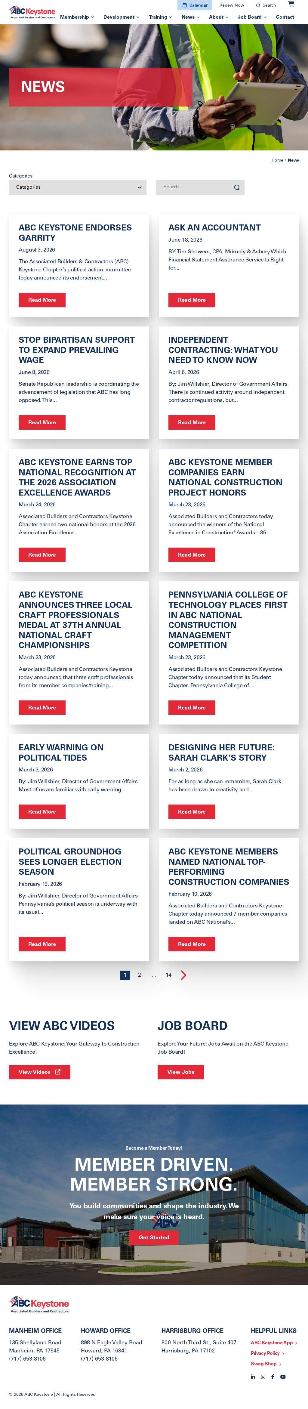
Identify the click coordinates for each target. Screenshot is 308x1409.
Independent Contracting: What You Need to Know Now (223, 351)
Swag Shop (264, 1364)
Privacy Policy (265, 1353)
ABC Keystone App (272, 1343)
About (216, 17)
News (188, 17)
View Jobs (180, 1072)
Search (269, 6)
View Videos (35, 1072)
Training (158, 17)
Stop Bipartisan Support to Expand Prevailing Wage (77, 351)
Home (277, 161)
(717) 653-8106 (27, 1359)
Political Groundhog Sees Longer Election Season (70, 862)
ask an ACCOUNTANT (214, 228)
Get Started (154, 1238)
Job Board (250, 17)
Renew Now (232, 6)
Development (118, 17)
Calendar (198, 6)
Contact (285, 17)
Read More (42, 300)
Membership (74, 17)
